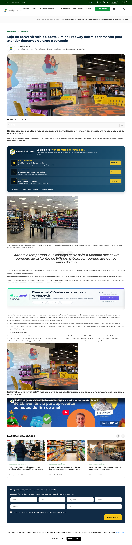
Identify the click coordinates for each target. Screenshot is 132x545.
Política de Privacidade (18, 2)
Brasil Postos (40, 19)
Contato (6, 2)
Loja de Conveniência (53, 19)
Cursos (34, 8)
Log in (114, 2)
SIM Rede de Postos (15, 245)
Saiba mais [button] (120, 532)
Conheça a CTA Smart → (109, 298)
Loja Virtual (102, 9)
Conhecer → (115, 162)
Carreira (88, 8)
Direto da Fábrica (46, 8)
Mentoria (26, 8)
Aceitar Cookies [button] (73, 538)
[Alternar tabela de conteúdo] (120, 125)
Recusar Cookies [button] (58, 538)
